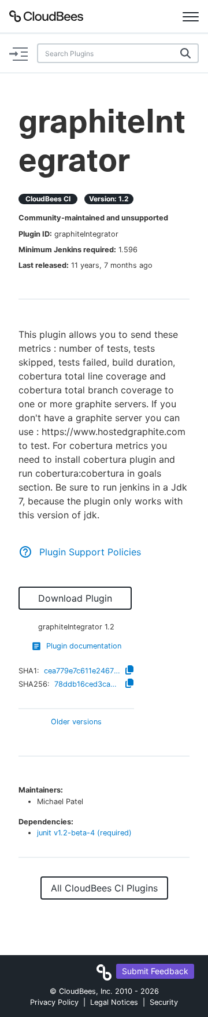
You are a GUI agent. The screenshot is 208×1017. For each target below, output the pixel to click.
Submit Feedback (155, 971)
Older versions (76, 722)
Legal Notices (114, 1002)
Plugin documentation (83, 646)
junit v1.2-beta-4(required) (84, 832)
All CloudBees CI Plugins (104, 888)
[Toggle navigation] (191, 16)
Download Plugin (75, 598)
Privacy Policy (54, 1002)
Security (164, 1002)
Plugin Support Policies (90, 552)
